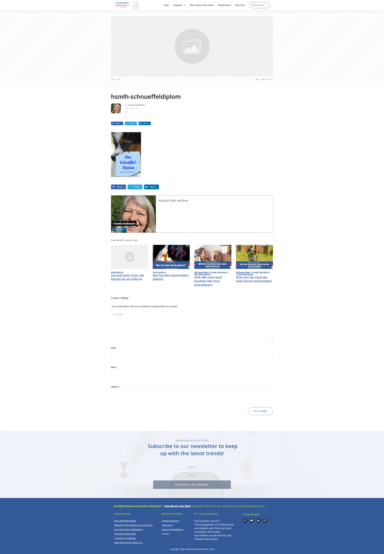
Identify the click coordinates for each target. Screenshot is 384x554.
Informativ (159, 272)
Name (114, 348)
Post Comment (260, 411)
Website (115, 387)
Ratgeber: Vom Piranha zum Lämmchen (133, 525)
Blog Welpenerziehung (125, 520)
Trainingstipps (245, 274)
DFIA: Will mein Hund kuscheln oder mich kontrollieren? (208, 280)
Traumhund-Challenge (125, 538)
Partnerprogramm (170, 520)
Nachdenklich (202, 274)
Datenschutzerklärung (172, 529)
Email (114, 367)
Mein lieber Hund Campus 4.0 (128, 542)
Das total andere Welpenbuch (128, 529)
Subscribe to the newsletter (192, 484)
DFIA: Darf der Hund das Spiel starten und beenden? (254, 279)
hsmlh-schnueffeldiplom (146, 96)
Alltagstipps (201, 272)
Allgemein (117, 272)
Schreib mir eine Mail (177, 506)
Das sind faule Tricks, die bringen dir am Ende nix (127, 277)
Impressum (167, 525)
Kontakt (165, 533)
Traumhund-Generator (125, 533)
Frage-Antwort (219, 272)
